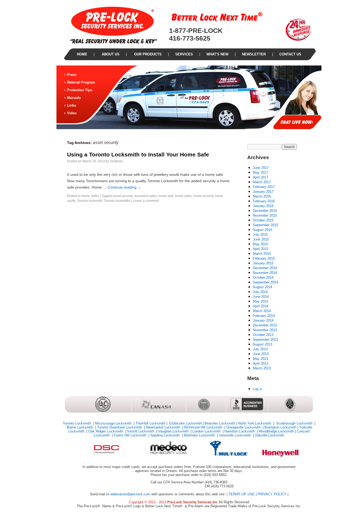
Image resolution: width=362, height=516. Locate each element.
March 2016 (262, 196)
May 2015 (260, 244)
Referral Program (81, 82)
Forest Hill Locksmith (130, 435)
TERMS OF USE (241, 494)
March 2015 (262, 254)
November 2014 (265, 273)
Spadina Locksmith (165, 435)
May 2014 (260, 301)
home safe (166, 196)
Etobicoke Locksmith (185, 423)
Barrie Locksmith (80, 427)
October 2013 (263, 335)
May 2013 (260, 359)
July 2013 (260, 349)
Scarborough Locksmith (294, 423)
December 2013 (265, 325)
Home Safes (90, 196)
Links (71, 105)
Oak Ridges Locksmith (106, 431)
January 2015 (263, 263)
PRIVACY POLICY (272, 494)
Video (72, 113)
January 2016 (263, 206)
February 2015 (264, 258)
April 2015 (260, 249)
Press (71, 75)
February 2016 (264, 201)
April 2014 (260, 306)
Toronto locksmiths (117, 201)
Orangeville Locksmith (244, 427)
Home (82, 54)
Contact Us (290, 54)
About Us (110, 54)
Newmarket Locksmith (163, 427)
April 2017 (260, 177)
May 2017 (260, 172)
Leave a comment (146, 201)
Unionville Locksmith (235, 435)
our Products (147, 54)
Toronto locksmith (89, 201)
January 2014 (263, 320)
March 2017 (262, 182)
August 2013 (262, 344)
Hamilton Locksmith (240, 431)
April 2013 (260, 363)
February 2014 (264, 316)
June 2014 (261, 297)
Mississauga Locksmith (114, 423)
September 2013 (265, 340)
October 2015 (263, 220)
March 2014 (262, 311)
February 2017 (264, 187)
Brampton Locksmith (280, 427)
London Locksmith (207, 431)
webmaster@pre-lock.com (130, 494)
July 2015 (260, 235)
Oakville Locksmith (269, 435)
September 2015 (265, 225)
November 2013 (265, 330)
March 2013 (262, 368)
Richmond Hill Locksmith (203, 427)
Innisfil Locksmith (141, 431)
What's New (217, 54)
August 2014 (262, 287)
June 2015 (261, 239)
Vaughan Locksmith (173, 431)
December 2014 (265, 268)
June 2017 (261, 168)
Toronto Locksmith (77, 423)
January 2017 (263, 192)
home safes (183, 196)
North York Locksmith (255, 423)
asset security (123, 196)
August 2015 (262, 230)
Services (184, 54)
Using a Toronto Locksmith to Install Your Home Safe (138, 154)
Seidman (116, 161)
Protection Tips (79, 90)
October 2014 (263, 277)
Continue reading (124, 187)
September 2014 (265, 282)
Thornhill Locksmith (150, 423)
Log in (257, 389)
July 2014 (260, 292)
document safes (145, 196)
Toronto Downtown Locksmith (120, 427)
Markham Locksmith (200, 435)
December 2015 (265, 211)
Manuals (74, 98)
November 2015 (265, 215)
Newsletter (254, 54)
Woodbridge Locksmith (276, 431)
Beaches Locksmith (220, 423)
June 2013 (261, 354)
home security (203, 196)
